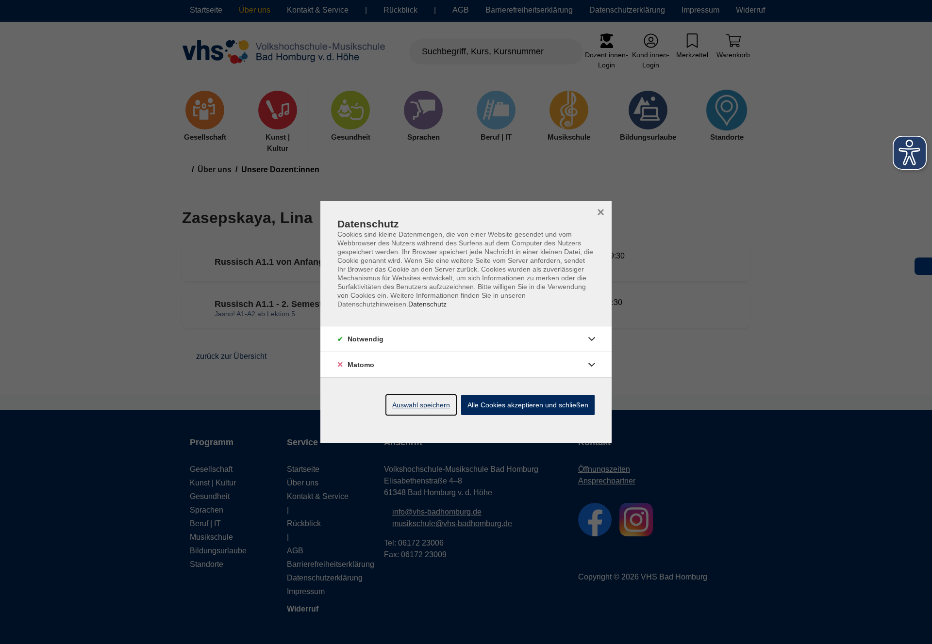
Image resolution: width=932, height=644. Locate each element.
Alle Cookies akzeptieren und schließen (527, 405)
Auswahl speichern (421, 405)
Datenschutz (427, 304)
